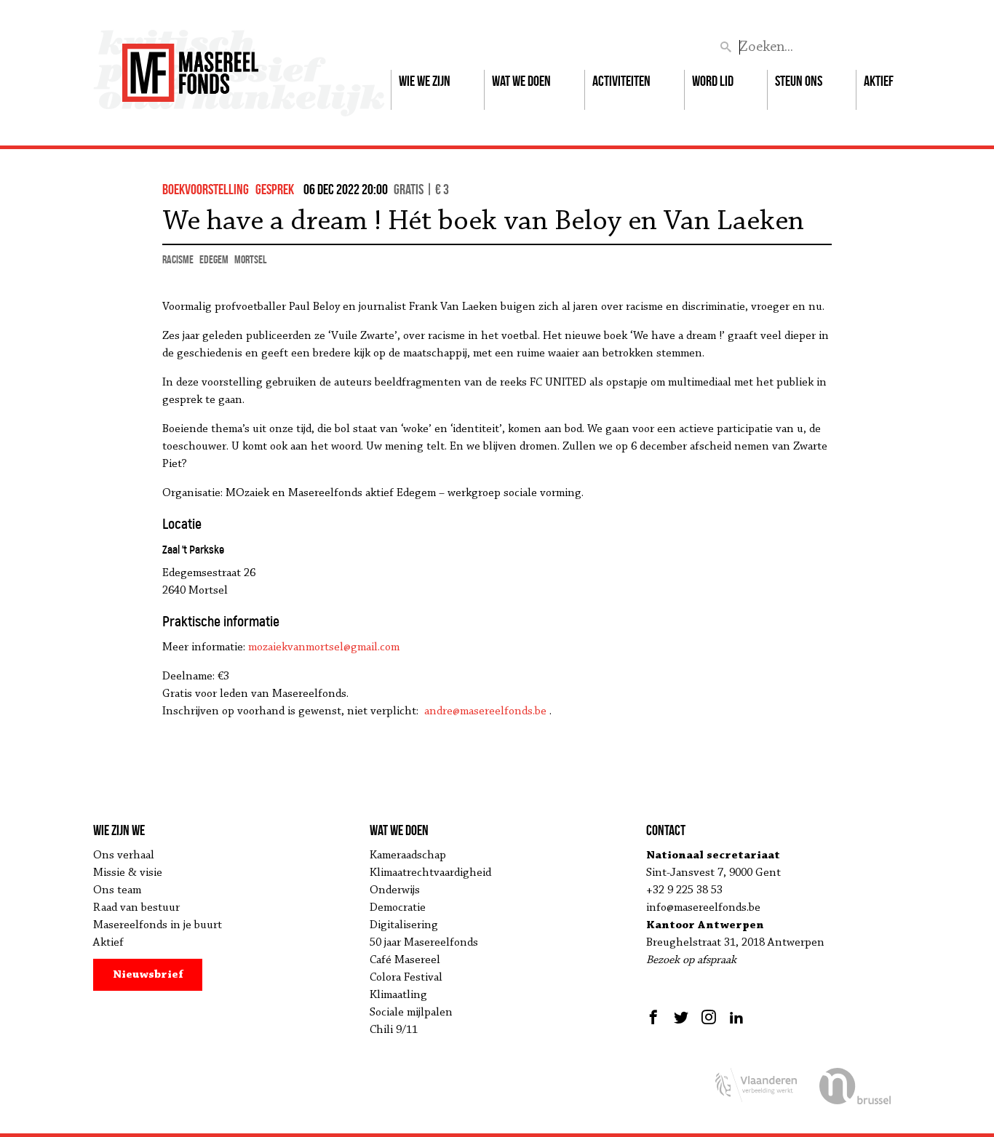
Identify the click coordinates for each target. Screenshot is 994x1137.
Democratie (398, 908)
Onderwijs (395, 890)
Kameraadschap (408, 855)
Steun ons (798, 81)
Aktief (879, 81)
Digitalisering (404, 925)
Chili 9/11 (394, 1030)
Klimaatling (398, 995)
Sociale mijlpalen (411, 1012)
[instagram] (709, 1017)
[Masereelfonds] (190, 66)
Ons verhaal (123, 855)
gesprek (274, 189)
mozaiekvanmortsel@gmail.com (323, 647)
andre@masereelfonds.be (485, 711)
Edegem (213, 259)
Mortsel (250, 259)
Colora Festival (406, 978)
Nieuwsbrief (148, 975)
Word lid (712, 81)
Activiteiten (621, 81)
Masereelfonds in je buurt (157, 925)
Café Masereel (405, 960)
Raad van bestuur (136, 908)
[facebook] (655, 1017)
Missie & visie (127, 873)
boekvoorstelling (205, 189)
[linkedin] (736, 1017)
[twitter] (681, 1017)
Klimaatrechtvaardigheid (430, 873)
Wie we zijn (424, 81)
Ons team (117, 890)
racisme (178, 259)
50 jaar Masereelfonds (424, 943)
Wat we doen (521, 81)
